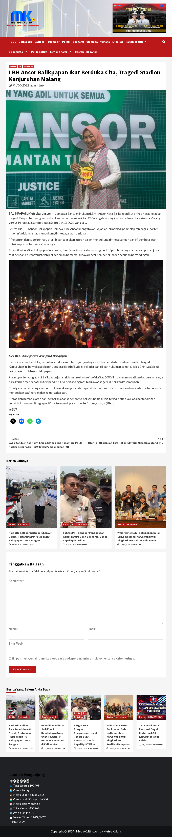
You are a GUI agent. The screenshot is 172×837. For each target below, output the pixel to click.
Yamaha (105, 41)
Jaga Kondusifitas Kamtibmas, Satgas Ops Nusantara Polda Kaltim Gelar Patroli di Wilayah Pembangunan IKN (45, 443)
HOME (12, 41)
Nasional (39, 41)
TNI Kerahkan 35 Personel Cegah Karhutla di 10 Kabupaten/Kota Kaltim (149, 733)
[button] (86, 304)
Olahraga (92, 41)
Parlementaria (134, 41)
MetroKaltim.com (87, 831)
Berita (13, 66)
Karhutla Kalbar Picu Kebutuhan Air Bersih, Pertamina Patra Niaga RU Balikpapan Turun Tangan (30, 536)
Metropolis (25, 41)
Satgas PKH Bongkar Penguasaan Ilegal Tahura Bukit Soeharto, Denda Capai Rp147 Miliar (85, 536)
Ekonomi (78, 41)
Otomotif (54, 41)
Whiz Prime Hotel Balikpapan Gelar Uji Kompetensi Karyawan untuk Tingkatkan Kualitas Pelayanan (138, 536)
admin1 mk (37, 85)
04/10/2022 (21, 85)
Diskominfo (16, 51)
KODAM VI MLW (155, 717)
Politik (66, 41)
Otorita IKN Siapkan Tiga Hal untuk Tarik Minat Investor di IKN (125, 440)
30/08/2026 (125, 544)
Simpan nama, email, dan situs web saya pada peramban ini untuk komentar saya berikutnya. (73, 658)
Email (92, 629)
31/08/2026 (17, 544)
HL (20, 66)
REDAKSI (91, 51)
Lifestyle (117, 41)
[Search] (164, 42)
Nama (13, 629)
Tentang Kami (58, 51)
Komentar (16, 581)
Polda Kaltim (39, 51)
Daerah (79, 51)
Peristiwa (28, 66)
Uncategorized (48, 717)
